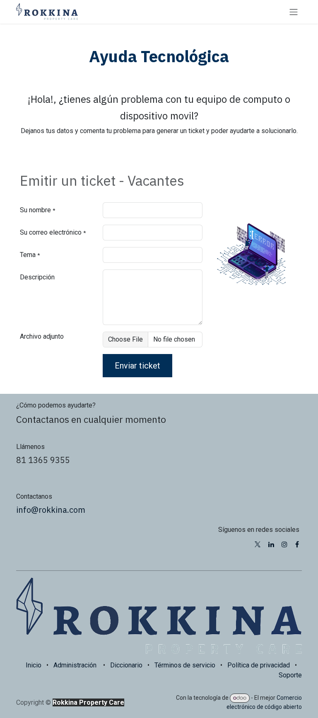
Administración (74, 665)
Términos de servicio (184, 665)
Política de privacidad (258, 665)
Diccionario (126, 665)
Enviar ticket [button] (137, 366)
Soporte (290, 675)
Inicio (33, 665)
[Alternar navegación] (293, 11)
